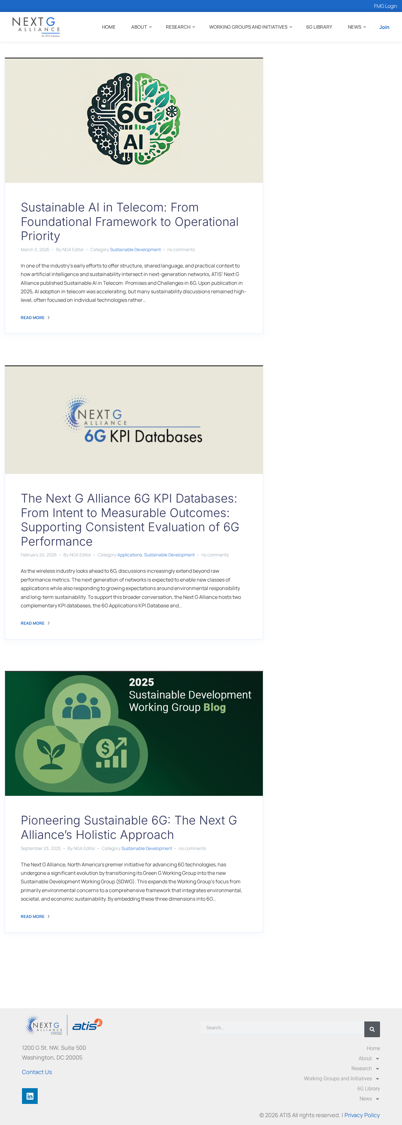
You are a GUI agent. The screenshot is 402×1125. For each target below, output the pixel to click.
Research (178, 27)
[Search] (372, 1029)
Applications (129, 555)
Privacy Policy (362, 1115)
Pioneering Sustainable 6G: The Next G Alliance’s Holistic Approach (129, 827)
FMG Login (385, 6)
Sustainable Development (135, 249)
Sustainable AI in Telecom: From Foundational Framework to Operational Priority (130, 221)
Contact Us (37, 1072)
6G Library (319, 27)
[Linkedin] (30, 1096)
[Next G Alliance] (36, 27)
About (139, 27)
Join (384, 27)
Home (109, 27)
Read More (33, 317)
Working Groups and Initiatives (248, 27)
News (354, 27)
